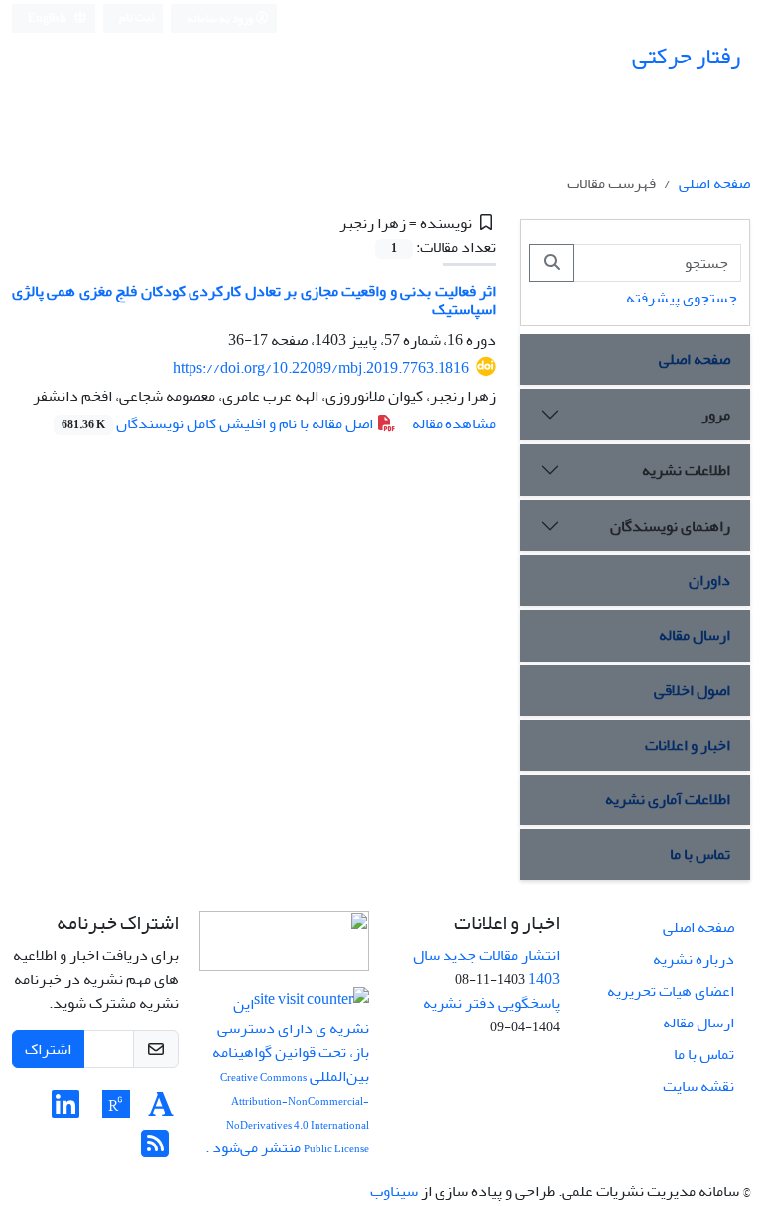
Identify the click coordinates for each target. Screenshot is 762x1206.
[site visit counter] (311, 1005)
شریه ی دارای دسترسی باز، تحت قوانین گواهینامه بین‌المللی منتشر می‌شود (289, 1088)
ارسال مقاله (694, 635)
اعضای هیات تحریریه (670, 991)
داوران (709, 580)
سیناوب (394, 1191)
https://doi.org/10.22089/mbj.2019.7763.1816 (321, 368)
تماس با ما (700, 854)
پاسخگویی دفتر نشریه (491, 1003)
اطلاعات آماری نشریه (667, 799)
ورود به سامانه (221, 18)
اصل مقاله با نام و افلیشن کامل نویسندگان (219, 423)
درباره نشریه (693, 959)
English (48, 18)
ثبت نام (137, 17)
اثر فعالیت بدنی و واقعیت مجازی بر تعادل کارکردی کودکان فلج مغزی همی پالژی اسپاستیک (254, 300)
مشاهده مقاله (454, 423)
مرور (715, 414)
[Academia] (161, 1111)
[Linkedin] (65, 1111)
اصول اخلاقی (692, 690)
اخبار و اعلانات (687, 745)
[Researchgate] (116, 1111)
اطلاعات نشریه (686, 470)
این (243, 1005)
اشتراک (48, 1049)
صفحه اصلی (714, 183)
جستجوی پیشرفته (681, 297)
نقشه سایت (698, 1086)
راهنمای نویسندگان (670, 526)
